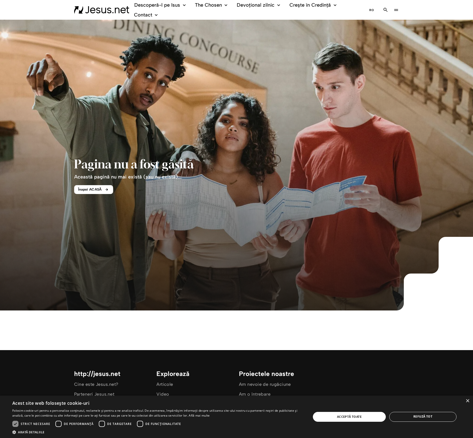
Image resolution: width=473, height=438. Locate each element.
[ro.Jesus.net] (101, 10)
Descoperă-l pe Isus (157, 5)
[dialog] (236, 417)
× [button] (467, 401)
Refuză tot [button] (422, 416)
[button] (157, 432)
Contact (143, 15)
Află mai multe (199, 415)
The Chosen (208, 5)
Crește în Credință (310, 5)
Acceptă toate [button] (349, 417)
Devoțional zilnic (255, 5)
